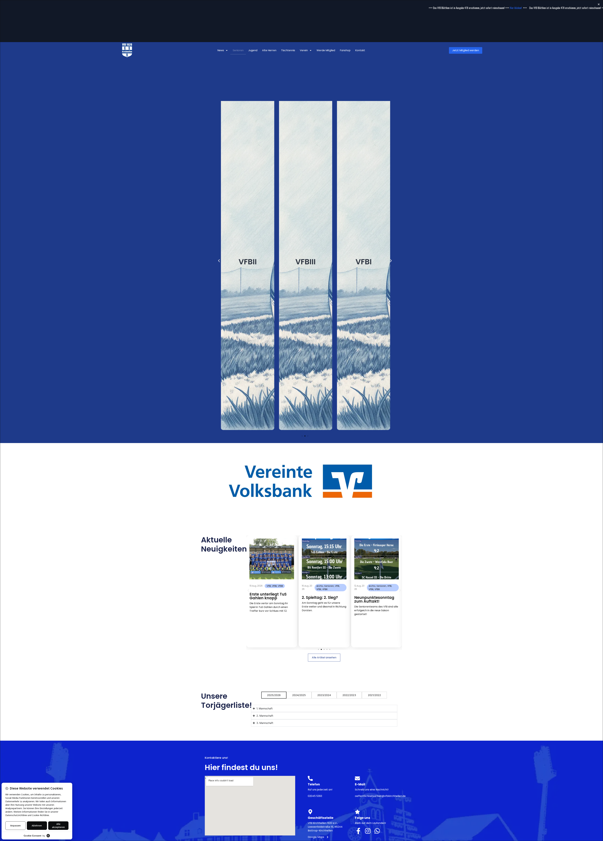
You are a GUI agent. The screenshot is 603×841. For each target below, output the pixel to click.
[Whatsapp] (377, 830)
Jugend (252, 50)
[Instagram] (367, 830)
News (220, 50)
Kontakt (360, 50)
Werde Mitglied (326, 50)
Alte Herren (269, 50)
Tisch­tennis (288, 50)
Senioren (238, 50)
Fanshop (345, 50)
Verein (304, 50)
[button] (219, 261)
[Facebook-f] (358, 830)
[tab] (273, 695)
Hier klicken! (415, 8)
